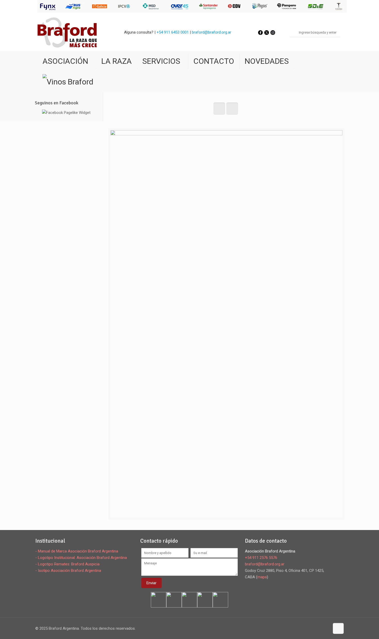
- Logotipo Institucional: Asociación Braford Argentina (81, 557)
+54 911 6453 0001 (172, 32)
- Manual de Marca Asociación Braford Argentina (76, 551)
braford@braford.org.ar (211, 32)
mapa (262, 577)
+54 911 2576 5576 (261, 557)
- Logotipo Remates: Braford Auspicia (67, 564)
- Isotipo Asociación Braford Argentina (68, 570)
